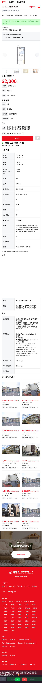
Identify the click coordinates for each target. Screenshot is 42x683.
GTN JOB (32, 664)
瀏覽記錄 (12, 639)
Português (11, 591)
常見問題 (20, 643)
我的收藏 (4, 639)
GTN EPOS (24, 664)
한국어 (27, 586)
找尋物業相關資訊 (24, 639)
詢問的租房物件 (21, 554)
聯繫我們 (17, 138)
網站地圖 (4, 655)
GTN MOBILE (13, 664)
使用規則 (12, 655)
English (12, 586)
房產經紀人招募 (30, 643)
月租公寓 (4, 646)
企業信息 (4, 664)
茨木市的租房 (18, 15)
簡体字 (19, 586)
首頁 (3, 15)
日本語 (4, 586)
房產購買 (12, 646)
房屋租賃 (11, 2)
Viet (3, 591)
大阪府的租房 (9, 15)
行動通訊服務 (21, 2)
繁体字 (34, 586)
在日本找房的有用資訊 (8, 643)
